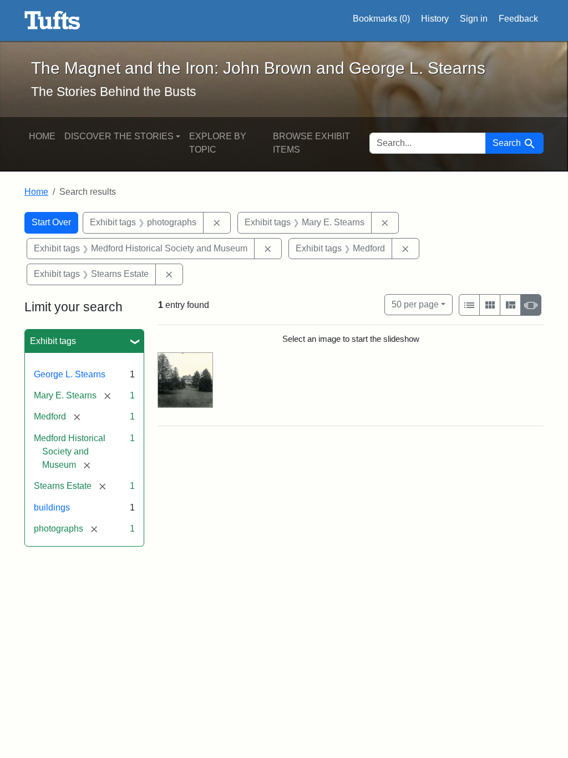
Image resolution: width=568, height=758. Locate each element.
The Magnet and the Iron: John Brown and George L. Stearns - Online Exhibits (52, 20)
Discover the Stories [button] (119, 136)
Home (42, 136)
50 (415, 304)
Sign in (474, 18)
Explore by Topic (217, 143)
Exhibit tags (53, 341)
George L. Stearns (69, 374)
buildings (52, 507)
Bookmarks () (381, 18)
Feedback (518, 18)
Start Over (51, 222)
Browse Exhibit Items (311, 143)
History (435, 18)
